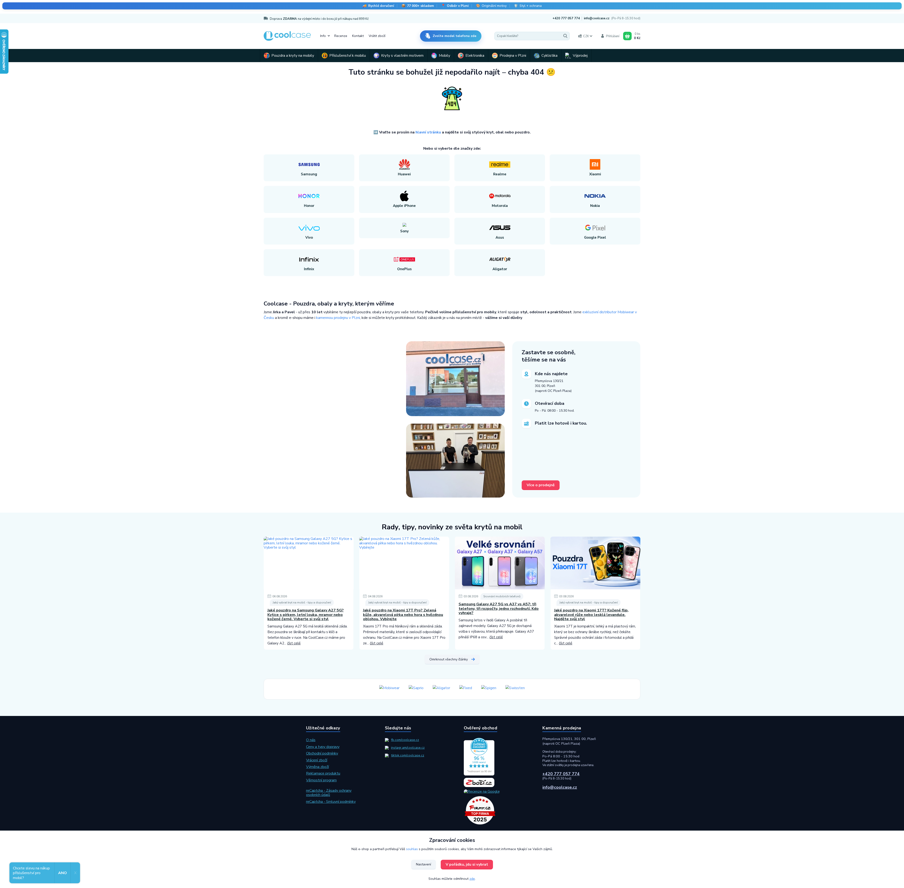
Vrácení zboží (316, 760)
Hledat (565, 36)
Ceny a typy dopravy (322, 746)
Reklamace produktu (323, 773)
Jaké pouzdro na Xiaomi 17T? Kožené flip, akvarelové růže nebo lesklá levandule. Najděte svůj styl (591, 614)
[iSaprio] (416, 689)
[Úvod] (287, 36)
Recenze (340, 36)
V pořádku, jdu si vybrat (467, 864)
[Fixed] (465, 689)
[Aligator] (441, 689)
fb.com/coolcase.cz (405, 740)
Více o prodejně (541, 485)
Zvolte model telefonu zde (454, 36)
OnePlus (404, 269)
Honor (309, 205)
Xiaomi (595, 174)
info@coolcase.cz (596, 18)
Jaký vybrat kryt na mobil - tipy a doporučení (302, 602)
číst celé (294, 643)
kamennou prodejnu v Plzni (338, 317)
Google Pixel (595, 237)
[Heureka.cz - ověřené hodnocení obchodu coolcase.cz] (491, 757)
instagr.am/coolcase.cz (408, 747)
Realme (499, 174)
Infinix (309, 269)
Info (323, 36)
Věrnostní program (321, 780)
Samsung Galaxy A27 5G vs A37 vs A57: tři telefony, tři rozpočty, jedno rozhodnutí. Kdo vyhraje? (499, 608)
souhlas (412, 849)
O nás (310, 740)
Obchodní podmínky (322, 753)
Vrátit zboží (377, 36)
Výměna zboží (317, 766)
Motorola (500, 205)
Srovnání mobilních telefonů (502, 596)
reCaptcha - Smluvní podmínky (331, 801)
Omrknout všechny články (448, 659)
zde (472, 878)
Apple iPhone (404, 205)
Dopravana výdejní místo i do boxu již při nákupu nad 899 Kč (319, 19)
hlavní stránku (428, 132)
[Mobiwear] (389, 689)
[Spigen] (488, 689)
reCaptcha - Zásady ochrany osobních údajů (328, 792)
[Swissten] (515, 689)
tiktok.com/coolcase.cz (407, 755)
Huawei (404, 174)
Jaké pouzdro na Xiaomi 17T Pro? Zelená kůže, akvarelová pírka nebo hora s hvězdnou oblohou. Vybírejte (403, 614)
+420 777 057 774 (566, 18)
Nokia (595, 205)
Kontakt (358, 36)
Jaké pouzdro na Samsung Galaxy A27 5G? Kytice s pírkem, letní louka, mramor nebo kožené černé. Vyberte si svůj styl (305, 614)
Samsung (309, 174)
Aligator (499, 269)
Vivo (309, 237)
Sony (404, 231)
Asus (500, 237)
